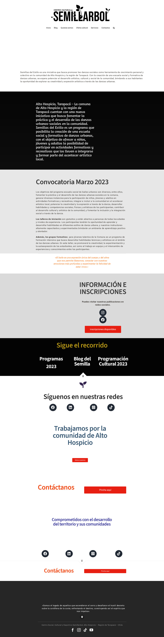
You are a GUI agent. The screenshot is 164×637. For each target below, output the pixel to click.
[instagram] (79, 630)
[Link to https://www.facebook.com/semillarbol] (53, 407)
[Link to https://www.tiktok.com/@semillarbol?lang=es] (118, 553)
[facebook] (73, 630)
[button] (114, 28)
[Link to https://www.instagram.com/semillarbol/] (93, 407)
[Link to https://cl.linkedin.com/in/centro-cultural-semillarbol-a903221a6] (70, 407)
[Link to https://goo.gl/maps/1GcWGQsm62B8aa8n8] (82, 617)
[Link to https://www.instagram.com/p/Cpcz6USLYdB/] (102, 312)
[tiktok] (85, 630)
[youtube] (91, 630)
